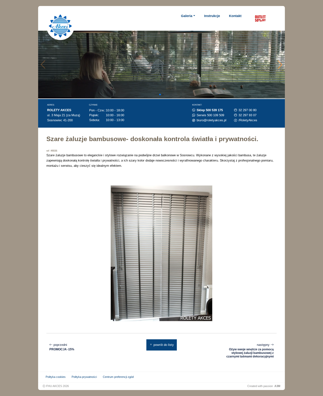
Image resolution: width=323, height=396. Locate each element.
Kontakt (235, 16)
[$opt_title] (260, 18)
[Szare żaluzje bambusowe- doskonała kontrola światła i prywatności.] (161, 253)
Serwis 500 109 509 (210, 115)
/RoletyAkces (248, 120)
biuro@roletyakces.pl (211, 120)
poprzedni (61, 347)
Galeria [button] (186, 16)
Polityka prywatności (84, 376)
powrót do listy (163, 345)
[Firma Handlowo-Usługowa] (60, 26)
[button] (280, 64)
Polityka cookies (56, 376)
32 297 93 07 (247, 115)
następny (250, 350)
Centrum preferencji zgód (118, 376)
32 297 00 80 (247, 110)
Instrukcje (212, 16)
